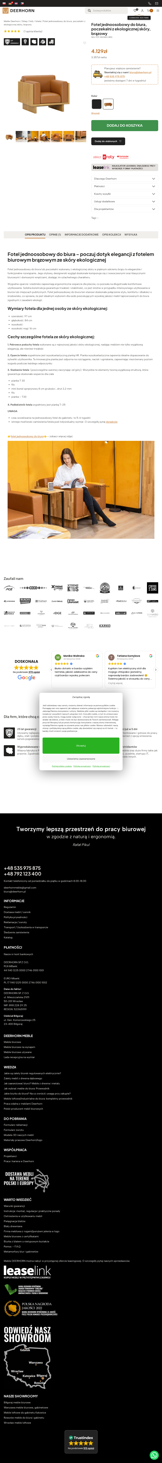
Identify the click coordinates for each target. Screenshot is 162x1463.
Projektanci (10, 1156)
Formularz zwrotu (14, 1130)
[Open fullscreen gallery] (83, 127)
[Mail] (156, 3)
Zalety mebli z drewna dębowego (23, 1078)
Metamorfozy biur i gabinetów (21, 1251)
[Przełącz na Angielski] (18, 3)
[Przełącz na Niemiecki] (12, 3)
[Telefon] (150, 3)
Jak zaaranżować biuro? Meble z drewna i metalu (32, 1083)
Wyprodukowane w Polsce (33, 746)
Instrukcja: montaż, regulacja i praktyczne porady (32, 1211)
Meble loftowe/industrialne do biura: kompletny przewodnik (38, 1098)
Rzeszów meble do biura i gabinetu (24, 1417)
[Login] (142, 11)
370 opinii (34, 672)
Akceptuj (81, 745)
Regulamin (10, 907)
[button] (155, 669)
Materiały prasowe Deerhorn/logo (23, 1140)
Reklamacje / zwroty (15, 922)
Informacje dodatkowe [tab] (82, 234)
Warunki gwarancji (14, 1206)
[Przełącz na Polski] (6, 3)
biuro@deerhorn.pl (140, 72)
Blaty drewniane (13, 1226)
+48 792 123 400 (22, 874)
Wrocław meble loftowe (17, 1422)
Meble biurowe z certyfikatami (21, 1236)
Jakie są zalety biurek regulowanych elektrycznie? (32, 1073)
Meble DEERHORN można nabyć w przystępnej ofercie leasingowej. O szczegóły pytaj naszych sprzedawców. (67, 1261)
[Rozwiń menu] (157, 10)
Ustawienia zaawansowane (81, 758)
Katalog (8, 937)
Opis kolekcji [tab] (111, 234)
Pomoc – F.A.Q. (12, 1246)
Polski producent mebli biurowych (23, 1108)
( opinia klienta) (33, 31)
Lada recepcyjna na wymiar (19, 1057)
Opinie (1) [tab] (55, 234)
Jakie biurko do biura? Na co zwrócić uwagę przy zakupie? (37, 1093)
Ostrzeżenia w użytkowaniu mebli (23, 1216)
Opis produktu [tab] (35, 234)
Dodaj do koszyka (125, 125)
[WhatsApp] (154, 1455)
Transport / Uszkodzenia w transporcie (26, 927)
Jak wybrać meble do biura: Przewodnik (26, 1088)
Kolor (94, 95)
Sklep (24, 21)
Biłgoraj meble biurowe (17, 1402)
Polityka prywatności (82, 766)
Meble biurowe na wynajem (19, 1047)
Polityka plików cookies (62, 766)
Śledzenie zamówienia (16, 932)
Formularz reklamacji (16, 1125)
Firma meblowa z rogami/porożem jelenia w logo (31, 1231)
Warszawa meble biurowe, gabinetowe (26, 1407)
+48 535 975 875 (114, 76)
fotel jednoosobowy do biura (27, 436)
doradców (112, 421)
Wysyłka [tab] (131, 234)
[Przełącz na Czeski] (24, 3)
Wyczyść (95, 113)
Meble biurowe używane (18, 1052)
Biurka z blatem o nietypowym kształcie (26, 1241)
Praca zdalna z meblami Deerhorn (23, 1103)
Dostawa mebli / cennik (17, 912)
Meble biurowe (12, 1042)
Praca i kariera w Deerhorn (19, 1161)
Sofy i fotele (35, 21)
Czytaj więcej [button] (62, 683)
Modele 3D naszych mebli (19, 1135)
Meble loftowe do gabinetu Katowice (25, 1412)
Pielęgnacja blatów (14, 1221)
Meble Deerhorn (12, 21)
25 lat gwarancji (26, 729)
